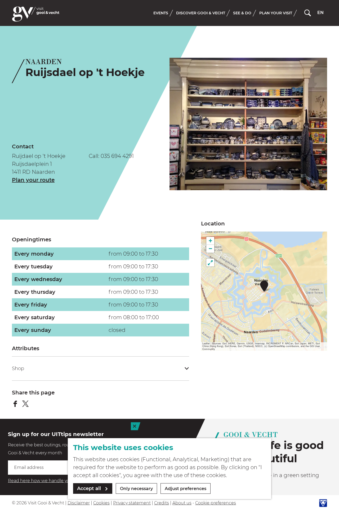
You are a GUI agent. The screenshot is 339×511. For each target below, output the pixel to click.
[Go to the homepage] (36, 14)
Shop (18, 368)
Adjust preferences (185, 488)
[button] (264, 286)
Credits (161, 502)
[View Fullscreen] (210, 262)
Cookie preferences (215, 502)
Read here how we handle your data (46, 480)
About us (181, 502)
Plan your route (33, 180)
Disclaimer (79, 502)
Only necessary (136, 488)
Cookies (101, 502)
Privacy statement (132, 502)
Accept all (89, 488)
